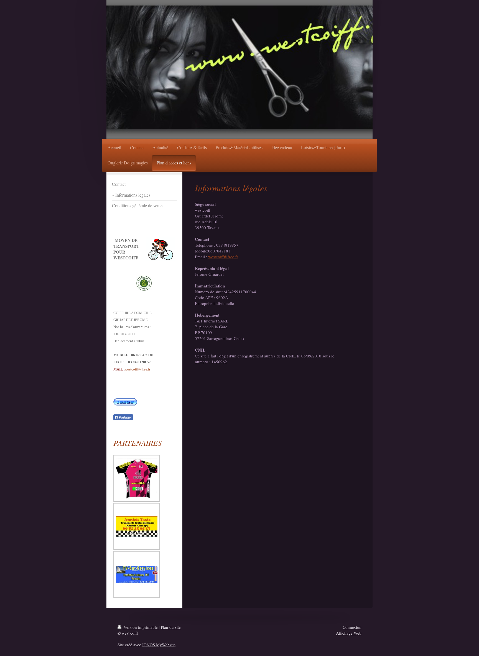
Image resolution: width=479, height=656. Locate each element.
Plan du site (171, 627)
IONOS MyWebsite (158, 644)
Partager (125, 417)
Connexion (352, 627)
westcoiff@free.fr (223, 256)
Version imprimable (141, 627)
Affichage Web (348, 633)
